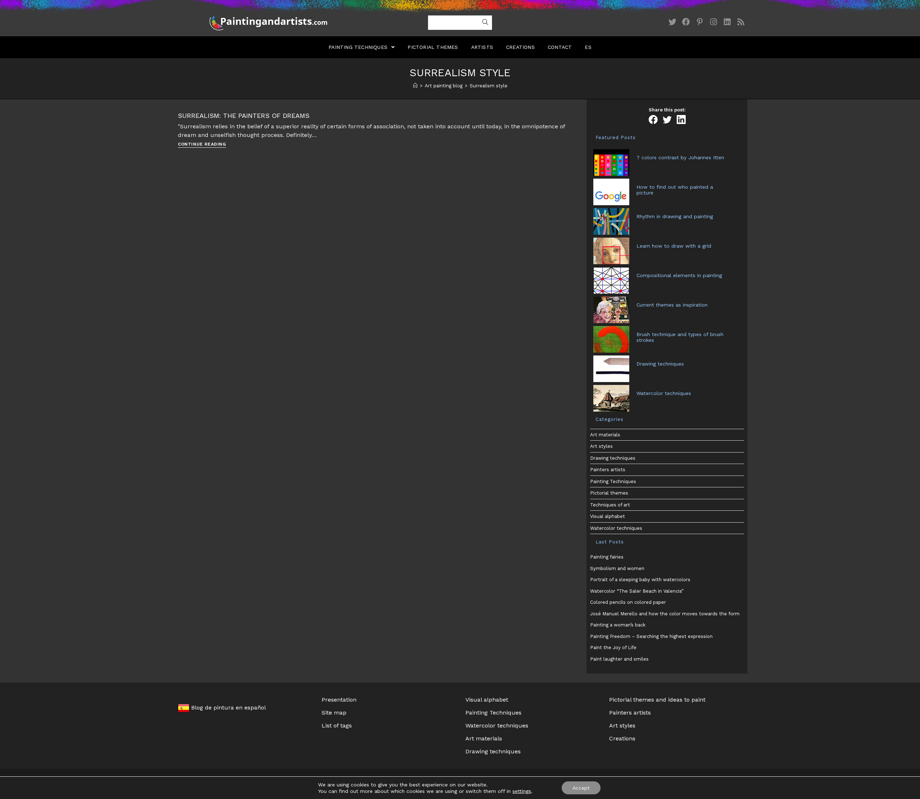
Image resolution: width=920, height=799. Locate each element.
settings (521, 791)
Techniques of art (610, 505)
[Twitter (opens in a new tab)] (672, 22)
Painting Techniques (613, 481)
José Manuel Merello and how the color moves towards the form (665, 613)
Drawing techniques (612, 458)
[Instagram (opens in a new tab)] (713, 22)
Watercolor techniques (616, 528)
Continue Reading (202, 144)
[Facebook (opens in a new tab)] (686, 22)
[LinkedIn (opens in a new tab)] (727, 22)
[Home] (415, 85)
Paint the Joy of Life (613, 647)
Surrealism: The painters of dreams (243, 115)
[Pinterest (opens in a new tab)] (700, 22)
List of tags (337, 725)
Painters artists (607, 469)
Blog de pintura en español (227, 707)
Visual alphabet (607, 516)
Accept (581, 788)
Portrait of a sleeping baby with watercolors (640, 579)
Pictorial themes (609, 493)
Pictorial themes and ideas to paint (657, 699)
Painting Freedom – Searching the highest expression (651, 636)
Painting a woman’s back (617, 625)
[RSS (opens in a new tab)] (741, 22)
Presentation (339, 699)
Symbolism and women (617, 568)
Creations (622, 738)
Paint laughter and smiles (619, 659)
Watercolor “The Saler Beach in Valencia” (637, 591)
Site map (334, 712)
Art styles (601, 446)
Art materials (605, 434)
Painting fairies (607, 557)
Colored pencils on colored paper (628, 602)
